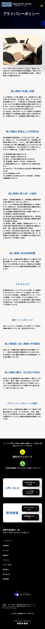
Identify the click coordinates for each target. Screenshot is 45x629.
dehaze (41, 5)
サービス (6, 550)
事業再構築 (22, 623)
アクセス (6, 560)
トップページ (7, 540)
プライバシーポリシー (22, 621)
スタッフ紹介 (7, 565)
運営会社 (6, 569)
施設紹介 (6, 555)
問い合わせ (6, 574)
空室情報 (6, 545)
